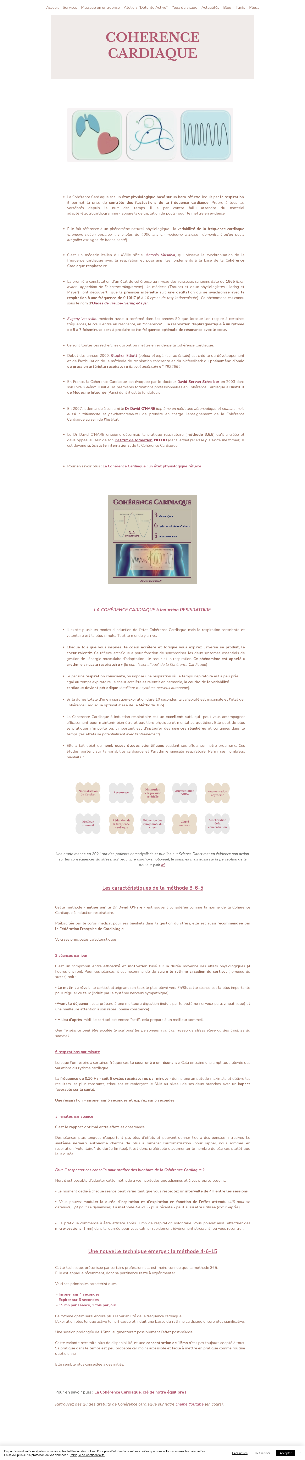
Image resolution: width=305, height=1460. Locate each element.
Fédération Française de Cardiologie (92, 928)
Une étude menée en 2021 (79, 853)
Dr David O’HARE (140, 408)
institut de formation (133, 440)
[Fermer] (300, 1453)
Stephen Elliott (124, 355)
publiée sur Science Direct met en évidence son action (204, 853)
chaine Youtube (190, 1404)
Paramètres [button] (240, 1453)
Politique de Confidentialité (87, 1455)
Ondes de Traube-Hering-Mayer (120, 303)
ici (163, 864)
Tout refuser (262, 1453)
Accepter (286, 1453)
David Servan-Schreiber (198, 381)
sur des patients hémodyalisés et (130, 853)
